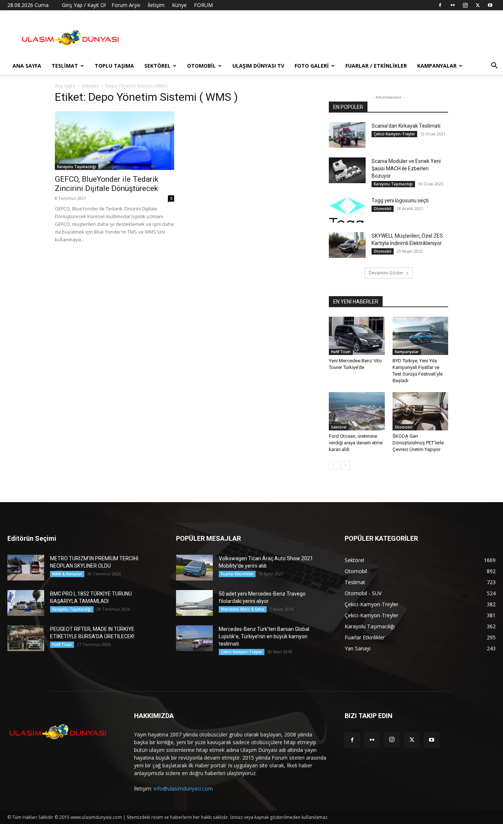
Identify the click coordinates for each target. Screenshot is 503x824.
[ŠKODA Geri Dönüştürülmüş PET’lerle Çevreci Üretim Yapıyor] (421, 411)
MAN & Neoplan (67, 573)
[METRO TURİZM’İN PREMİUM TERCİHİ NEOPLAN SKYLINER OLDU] (25, 567)
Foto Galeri (312, 65)
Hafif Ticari (341, 351)
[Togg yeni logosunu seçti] (347, 210)
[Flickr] (452, 5)
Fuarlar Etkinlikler (237, 573)
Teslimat (65, 65)
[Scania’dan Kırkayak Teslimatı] (347, 135)
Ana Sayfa (27, 65)
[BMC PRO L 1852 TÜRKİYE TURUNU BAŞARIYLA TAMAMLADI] (25, 603)
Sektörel (157, 65)
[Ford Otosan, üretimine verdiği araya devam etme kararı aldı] (357, 411)
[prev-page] (333, 465)
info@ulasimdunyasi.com (183, 788)
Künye (179, 4)
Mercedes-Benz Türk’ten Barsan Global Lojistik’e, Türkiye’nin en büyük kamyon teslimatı (264, 636)
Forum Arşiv (126, 4)
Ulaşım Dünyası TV (258, 65)
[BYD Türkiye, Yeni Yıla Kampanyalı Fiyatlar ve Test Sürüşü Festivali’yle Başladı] (421, 336)
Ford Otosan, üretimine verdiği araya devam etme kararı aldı (356, 442)
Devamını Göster (386, 273)
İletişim (156, 4)
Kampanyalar (437, 65)
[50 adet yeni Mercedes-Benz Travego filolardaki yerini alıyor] (194, 603)
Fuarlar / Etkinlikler (376, 65)
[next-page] (345, 465)
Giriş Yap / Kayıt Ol (84, 4)
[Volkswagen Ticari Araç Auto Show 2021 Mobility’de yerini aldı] (194, 567)
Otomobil (201, 65)
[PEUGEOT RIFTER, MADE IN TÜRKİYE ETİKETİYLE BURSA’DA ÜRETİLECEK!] (25, 638)
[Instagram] (465, 5)
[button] (494, 66)
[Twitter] (477, 5)
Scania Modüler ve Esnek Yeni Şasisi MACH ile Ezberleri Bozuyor (406, 168)
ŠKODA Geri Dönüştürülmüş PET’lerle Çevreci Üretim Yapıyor (418, 442)
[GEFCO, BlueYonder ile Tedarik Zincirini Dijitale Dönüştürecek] (114, 140)
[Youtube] (490, 5)
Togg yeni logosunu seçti (400, 200)
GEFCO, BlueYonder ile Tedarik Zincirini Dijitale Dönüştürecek (106, 184)
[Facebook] (440, 5)
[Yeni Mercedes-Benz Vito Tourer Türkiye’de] (357, 336)
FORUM (203, 4)
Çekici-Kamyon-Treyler (394, 133)
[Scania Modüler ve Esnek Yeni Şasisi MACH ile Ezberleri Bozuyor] (347, 170)
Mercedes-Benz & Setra (242, 609)
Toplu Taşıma (114, 65)
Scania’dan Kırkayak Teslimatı (406, 126)
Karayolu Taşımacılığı (76, 166)
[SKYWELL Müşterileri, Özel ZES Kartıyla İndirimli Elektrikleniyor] (347, 245)
